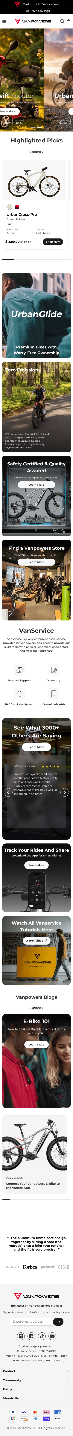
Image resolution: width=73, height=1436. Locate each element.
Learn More (36, 111)
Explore (35, 152)
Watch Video (34, 940)
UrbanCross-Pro (22, 214)
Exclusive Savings (36, 11)
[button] (33, 127)
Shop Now (53, 241)
